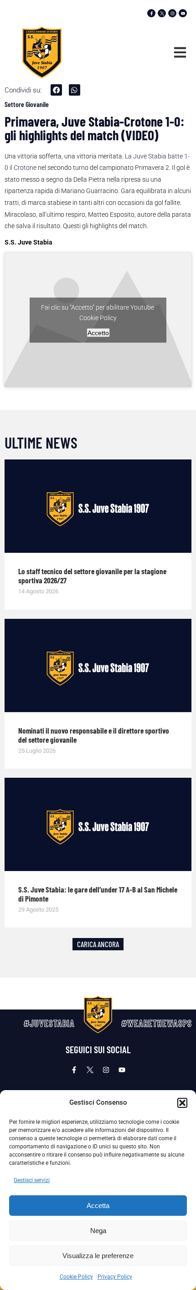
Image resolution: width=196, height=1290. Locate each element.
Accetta (98, 1205)
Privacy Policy (115, 1277)
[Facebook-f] (151, 13)
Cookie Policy (76, 1277)
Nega (98, 1230)
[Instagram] (172, 13)
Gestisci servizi (32, 1180)
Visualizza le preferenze (98, 1255)
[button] (182, 1102)
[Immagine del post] (98, 506)
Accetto (98, 332)
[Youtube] (183, 13)
